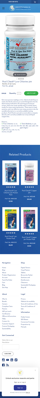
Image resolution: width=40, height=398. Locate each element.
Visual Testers (25, 270)
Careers (4, 304)
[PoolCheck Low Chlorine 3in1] (17, 79)
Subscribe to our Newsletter (7, 341)
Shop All (23, 287)
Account (5, 277)
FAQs (4, 319)
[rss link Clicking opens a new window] (7, 365)
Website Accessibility (28, 301)
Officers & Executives (9, 316)
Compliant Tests (7, 306)
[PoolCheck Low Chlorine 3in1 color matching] (23, 79)
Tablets (23, 272)
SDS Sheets (24, 319)
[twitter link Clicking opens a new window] (16, 360)
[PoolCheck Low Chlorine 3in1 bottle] (19, 79)
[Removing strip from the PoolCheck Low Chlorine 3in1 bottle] (21, 79)
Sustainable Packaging (28, 285)
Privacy (23, 299)
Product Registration (9, 275)
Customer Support (8, 324)
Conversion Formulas (27, 322)
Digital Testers (25, 267)
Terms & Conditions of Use (29, 304)
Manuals (23, 327)
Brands (4, 301)
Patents (4, 309)
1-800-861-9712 (13, 1)
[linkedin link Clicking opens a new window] (11, 360)
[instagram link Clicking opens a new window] (3, 360)
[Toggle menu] (5, 8)
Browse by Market (27, 275)
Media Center (25, 317)
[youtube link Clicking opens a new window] (7, 360)
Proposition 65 (25, 324)
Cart (3, 282)
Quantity (12, 93)
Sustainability (6, 328)
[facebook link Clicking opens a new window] (3, 365)
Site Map (5, 287)
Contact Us (5, 321)
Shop (3, 270)
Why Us (4, 299)
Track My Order (7, 280)
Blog (3, 285)
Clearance (24, 282)
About (4, 272)
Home (4, 267)
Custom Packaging (8, 326)
